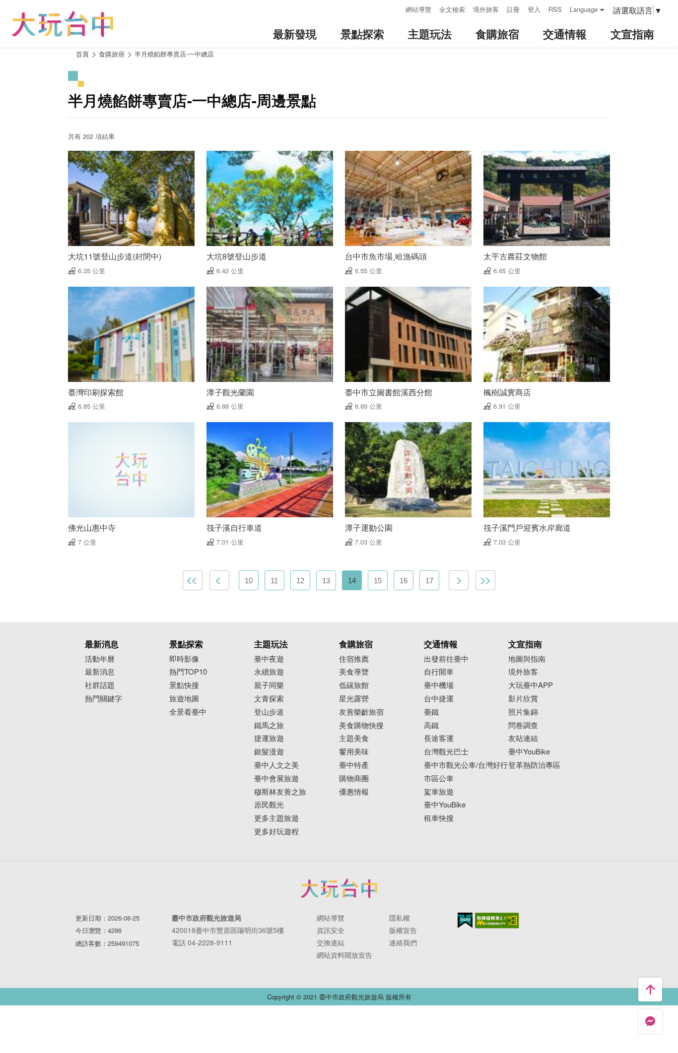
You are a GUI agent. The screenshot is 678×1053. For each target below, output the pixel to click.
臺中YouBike (445, 805)
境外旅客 (486, 9)
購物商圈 (354, 778)
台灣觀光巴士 (446, 751)
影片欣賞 (523, 698)
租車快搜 (439, 818)
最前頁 (193, 580)
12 (300, 580)
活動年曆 (100, 659)
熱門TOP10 (188, 672)
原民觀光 (269, 805)
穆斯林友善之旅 (280, 792)
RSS (555, 9)
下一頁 (459, 580)
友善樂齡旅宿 (361, 712)
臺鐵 (431, 712)
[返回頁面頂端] (650, 989)
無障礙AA (497, 921)
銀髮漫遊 (269, 751)
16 (403, 580)
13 (326, 580)
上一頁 (219, 580)
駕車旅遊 (439, 792)
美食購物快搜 (361, 725)
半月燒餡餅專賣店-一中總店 (174, 54)
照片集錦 (523, 712)
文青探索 (269, 698)
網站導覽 (418, 9)
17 (429, 580)
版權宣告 (403, 930)
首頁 (82, 54)
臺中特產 (354, 765)
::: (395, 8)
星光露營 (354, 698)
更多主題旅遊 (276, 818)
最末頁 (485, 580)
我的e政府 (465, 920)
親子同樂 (269, 685)
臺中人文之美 (276, 765)
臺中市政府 (339, 888)
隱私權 (399, 918)
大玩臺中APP (530, 685)
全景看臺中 (187, 712)
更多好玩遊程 (276, 831)
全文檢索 (452, 9)
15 (378, 580)
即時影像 (184, 659)
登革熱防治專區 (534, 765)
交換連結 (330, 942)
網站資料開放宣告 (344, 955)
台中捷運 (439, 698)
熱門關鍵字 (103, 698)
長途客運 (439, 738)
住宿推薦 (354, 659)
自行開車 (439, 672)
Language (584, 9)
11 (274, 580)
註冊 (513, 9)
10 (249, 580)
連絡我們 (403, 942)
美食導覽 (354, 672)
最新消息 (100, 672)
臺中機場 (439, 685)
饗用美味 (354, 751)
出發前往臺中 (446, 659)
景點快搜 (184, 685)
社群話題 (100, 685)
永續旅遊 (269, 672)
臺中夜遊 (269, 659)
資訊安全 (330, 930)
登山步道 (269, 712)
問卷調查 (523, 725)
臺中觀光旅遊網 (62, 24)
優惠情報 (354, 792)
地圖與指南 (526, 659)
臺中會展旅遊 (276, 778)
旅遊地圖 (184, 698)
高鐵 (431, 725)
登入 (534, 9)
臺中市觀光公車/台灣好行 (466, 765)
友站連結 (523, 738)
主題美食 (354, 738)
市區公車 (439, 778)
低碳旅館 (354, 685)
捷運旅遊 (269, 738)
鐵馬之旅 (269, 725)
